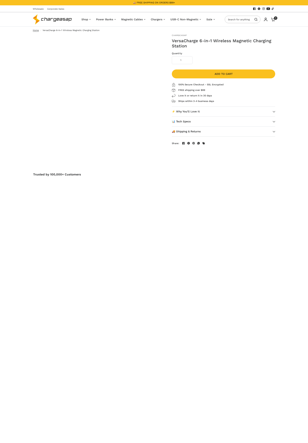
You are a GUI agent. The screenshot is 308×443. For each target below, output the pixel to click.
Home (36, 30)
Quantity (177, 53)
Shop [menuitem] (84, 19)
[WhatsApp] (198, 143)
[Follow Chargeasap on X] (259, 8)
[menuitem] (39, 9)
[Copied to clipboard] (203, 143)
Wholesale (38, 9)
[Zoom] (155, 39)
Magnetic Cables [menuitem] (132, 19)
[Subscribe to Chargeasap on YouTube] (268, 8)
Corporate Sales (55, 9)
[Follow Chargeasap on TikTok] (273, 8)
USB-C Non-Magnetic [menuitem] (184, 19)
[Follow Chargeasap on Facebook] (254, 8)
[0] (272, 19)
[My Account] (265, 19)
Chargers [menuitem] (156, 19)
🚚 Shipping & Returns (186, 131)
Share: (175, 143)
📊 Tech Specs (181, 121)
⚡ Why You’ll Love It (186, 111)
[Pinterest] (193, 143)
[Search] (255, 19)
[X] (188, 143)
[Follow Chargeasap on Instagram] (263, 8)
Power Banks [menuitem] (104, 19)
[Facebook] (183, 143)
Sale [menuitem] (209, 19)
